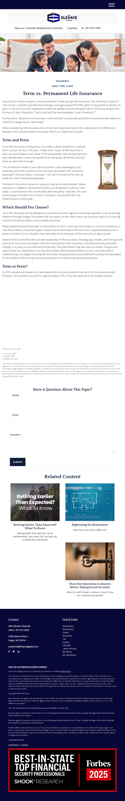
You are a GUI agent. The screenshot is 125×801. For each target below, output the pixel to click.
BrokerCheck (65, 671)
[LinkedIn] (19, 651)
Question (15, 434)
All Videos (67, 651)
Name (15, 395)
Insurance (67, 635)
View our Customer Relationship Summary (38, 28)
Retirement (67, 626)
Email (15, 415)
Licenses (72, 28)
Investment (68, 629)
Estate (65, 632)
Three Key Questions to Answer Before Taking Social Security (90, 585)
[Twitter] (13, 651)
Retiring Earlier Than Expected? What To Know (35, 526)
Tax (64, 638)
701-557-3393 (93, 28)
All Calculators (69, 654)
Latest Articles (69, 648)
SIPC (41, 701)
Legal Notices (13, 745)
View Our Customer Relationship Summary (27, 667)
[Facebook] (9, 651)
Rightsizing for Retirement (90, 524)
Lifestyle (66, 645)
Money (65, 642)
